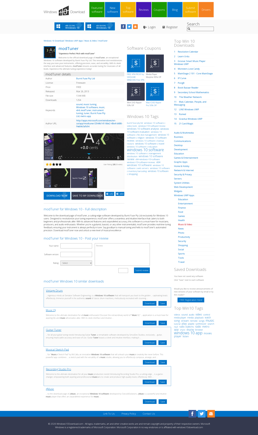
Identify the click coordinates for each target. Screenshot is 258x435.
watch (208, 317)
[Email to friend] (135, 26)
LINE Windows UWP (189, 109)
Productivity (184, 236)
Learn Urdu (183, 56)
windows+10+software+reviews (141, 162)
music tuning (89, 104)
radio (198, 326)
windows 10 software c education (142, 146)
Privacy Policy (128, 413)
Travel (181, 262)
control (206, 314)
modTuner (103, 40)
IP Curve (182, 78)
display (190, 329)
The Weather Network (190, 97)
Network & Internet (184, 170)
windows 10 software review (145, 157)
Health (181, 220)
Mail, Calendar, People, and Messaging (190, 103)
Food (180, 211)
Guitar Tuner (53, 330)
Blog (175, 10)
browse (199, 329)
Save (162, 303)
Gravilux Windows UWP (190, 118)
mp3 (176, 327)
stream (185, 320)
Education (179, 153)
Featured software (97, 9)
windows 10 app (188, 332)
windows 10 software (145, 149)
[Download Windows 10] (64, 11)
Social (181, 249)
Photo (181, 232)
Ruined (182, 114)
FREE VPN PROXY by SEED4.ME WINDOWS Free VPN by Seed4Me (135, 78)
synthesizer (201, 323)
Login (152, 27)
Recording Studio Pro (58, 369)
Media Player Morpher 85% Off (153, 75)
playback (199, 317)
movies (208, 333)
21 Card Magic (186, 123)
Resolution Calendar (188, 51)
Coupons (159, 10)
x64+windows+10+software (147, 159)
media (190, 317)
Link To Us (109, 413)
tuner (86, 113)
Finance (182, 207)
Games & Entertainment (186, 157)
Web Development (183, 187)
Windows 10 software (87, 107)
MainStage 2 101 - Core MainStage (195, 73)
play (184, 323)
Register (172, 27)
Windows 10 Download (54, 40)
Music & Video (90, 40)
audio (191, 314)
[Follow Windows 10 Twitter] (129, 26)
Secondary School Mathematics (193, 92)
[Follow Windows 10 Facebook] (123, 26)
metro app (85, 116)
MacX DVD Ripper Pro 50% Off (153, 104)
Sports (181, 253)
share (182, 329)
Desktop (178, 145)
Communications (182, 141)
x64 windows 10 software (143, 163)
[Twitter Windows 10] (202, 414)
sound (79, 104)
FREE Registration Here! (191, 299)
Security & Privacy (183, 174)
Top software (128, 9)
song (177, 320)
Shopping (183, 245)
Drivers (206, 10)
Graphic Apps (180, 161)
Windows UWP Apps (74, 40)
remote (194, 320)
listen (186, 336)
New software (112, 9)
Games (181, 216)
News (181, 228)
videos (177, 314)
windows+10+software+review (151, 126)
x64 (78, 110)
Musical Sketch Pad (57, 349)
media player (180, 317)
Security (182, 241)
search (211, 323)
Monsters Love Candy (189, 68)
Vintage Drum (54, 290)
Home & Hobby (181, 166)
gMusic (50, 389)
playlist (191, 323)
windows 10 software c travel (149, 143)
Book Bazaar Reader (188, 87)
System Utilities (181, 182)
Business (178, 136)
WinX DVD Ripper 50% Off (134, 104)
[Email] (211, 414)
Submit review (141, 270)
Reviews (144, 10)
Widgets (178, 191)
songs (202, 320)
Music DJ (51, 310)
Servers (178, 178)
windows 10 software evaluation (148, 130)
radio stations (186, 326)
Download (150, 303)
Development (181, 149)
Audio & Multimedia (184, 132)
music (102, 107)
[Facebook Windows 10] (192, 414)
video (199, 314)
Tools (181, 257)
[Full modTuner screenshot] (84, 146)
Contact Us (149, 413)
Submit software (190, 9)
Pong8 (181, 82)
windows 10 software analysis (143, 128)
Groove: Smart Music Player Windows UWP (189, 63)
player (177, 336)
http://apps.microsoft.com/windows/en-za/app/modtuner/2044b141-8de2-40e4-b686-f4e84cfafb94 (99, 123)
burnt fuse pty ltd (135, 123)
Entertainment (185, 203)
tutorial (177, 323)
